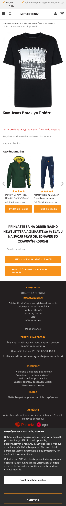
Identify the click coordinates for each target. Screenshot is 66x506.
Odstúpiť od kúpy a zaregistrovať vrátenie (33, 303)
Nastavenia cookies (33, 385)
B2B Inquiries (33, 320)
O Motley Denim (33, 313)
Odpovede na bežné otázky (33, 306)
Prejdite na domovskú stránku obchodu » (27, 136)
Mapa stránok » (11, 143)
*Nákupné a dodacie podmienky (33, 371)
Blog (33, 316)
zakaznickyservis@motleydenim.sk (44, 2)
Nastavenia (33, 499)
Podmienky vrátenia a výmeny (33, 375)
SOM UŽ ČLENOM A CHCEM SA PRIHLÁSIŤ (30, 271)
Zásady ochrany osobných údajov (33, 381)
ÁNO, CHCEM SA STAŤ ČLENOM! (33, 259)
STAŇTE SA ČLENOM (33, 293)
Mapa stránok (33, 328)
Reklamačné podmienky (33, 378)
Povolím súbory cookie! (33, 480)
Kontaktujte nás (33, 310)
